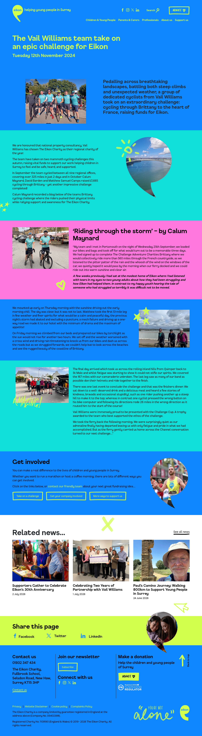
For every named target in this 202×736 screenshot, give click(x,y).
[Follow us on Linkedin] (137, 9)
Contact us (19, 689)
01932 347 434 (23, 663)
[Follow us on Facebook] (122, 9)
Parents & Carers (128, 19)
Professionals (150, 19)
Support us (181, 19)
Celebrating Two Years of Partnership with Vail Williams (98, 587)
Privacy (16, 706)
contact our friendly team (65, 486)
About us (166, 19)
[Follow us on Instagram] (127, 9)
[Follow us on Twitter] (132, 9)
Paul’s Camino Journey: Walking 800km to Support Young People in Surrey (160, 589)
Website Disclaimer (36, 706)
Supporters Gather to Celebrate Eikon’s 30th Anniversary (39, 587)
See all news (181, 531)
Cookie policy (59, 706)
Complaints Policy (81, 706)
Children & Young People (101, 19)
